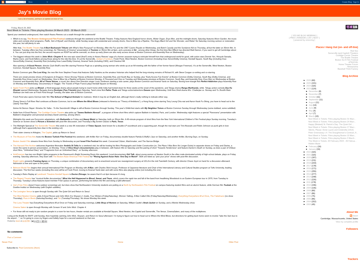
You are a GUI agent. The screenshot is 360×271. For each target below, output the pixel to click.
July (311, 105)
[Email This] (35, 221)
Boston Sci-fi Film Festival (346, 60)
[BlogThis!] (37, 221)
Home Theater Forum (348, 64)
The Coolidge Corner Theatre (51, 112)
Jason (355, 216)
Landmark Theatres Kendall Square (53, 174)
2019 (308, 160)
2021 (308, 155)
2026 (308, 80)
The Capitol (47, 132)
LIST (309, 38)
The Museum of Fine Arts (24, 137)
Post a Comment (14, 237)
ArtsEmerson (19, 154)
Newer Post (7, 242)
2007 (308, 193)
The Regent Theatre (22, 178)
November (314, 94)
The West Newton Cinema (24, 196)
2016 (308, 168)
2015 (308, 171)
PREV (292, 38)
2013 (308, 177)
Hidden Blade (314, 143)
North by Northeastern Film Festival (139, 185)
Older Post (233, 242)
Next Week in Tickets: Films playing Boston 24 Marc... (332, 122)
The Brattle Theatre (31, 48)
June (311, 108)
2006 (308, 196)
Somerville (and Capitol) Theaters (343, 53)
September (314, 99)
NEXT (316, 38)
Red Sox (354, 51)
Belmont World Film (22, 168)
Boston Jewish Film (21, 141)
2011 (308, 182)
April (311, 113)
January (313, 149)
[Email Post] (32, 221)
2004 (308, 201)
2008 (308, 190)
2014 (308, 174)
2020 (308, 157)
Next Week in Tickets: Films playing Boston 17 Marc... (332, 127)
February (313, 146)
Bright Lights (18, 161)
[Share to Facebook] (43, 221)
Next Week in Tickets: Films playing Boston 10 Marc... (332, 135)
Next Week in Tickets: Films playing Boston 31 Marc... (332, 119)
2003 (308, 204)
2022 (308, 152)
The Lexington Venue (22, 191)
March (312, 116)
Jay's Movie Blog (39, 12)
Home (120, 242)
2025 (308, 83)
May (311, 111)
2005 (308, 199)
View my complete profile (347, 222)
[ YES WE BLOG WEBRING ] (304, 35)
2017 (308, 166)
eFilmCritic (353, 62)
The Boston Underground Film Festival (46, 39)
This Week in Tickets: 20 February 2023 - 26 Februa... (332, 141)
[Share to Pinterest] (45, 221)
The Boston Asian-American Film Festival (71, 156)
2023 (308, 88)
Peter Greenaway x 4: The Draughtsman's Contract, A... (333, 132)
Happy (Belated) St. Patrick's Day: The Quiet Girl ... (331, 124)
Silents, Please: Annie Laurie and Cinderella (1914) (331, 130)
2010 (308, 185)
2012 (308, 179)
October (313, 97)
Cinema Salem (19, 207)
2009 (308, 188)
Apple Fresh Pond (21, 88)
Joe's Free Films (20, 185)
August (312, 102)
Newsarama (352, 66)
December (314, 91)
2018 (308, 163)
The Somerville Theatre (45, 126)
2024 (308, 86)
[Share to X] (40, 221)
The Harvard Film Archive (24, 145)
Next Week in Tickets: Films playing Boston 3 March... (332, 138)
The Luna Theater (21, 203)
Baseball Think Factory (348, 69)
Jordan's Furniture (104, 59)
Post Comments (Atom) (29, 248)
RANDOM (301, 38)
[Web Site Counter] (353, 263)
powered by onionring (304, 40)
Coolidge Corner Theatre (347, 55)
